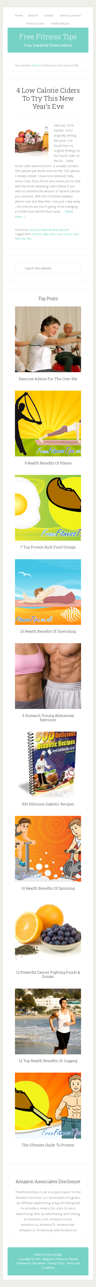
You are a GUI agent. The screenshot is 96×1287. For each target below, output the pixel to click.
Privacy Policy (56, 1263)
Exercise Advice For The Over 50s (48, 378)
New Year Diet (61, 230)
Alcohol (34, 230)
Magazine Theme (53, 1259)
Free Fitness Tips (48, 36)
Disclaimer (39, 1263)
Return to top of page (48, 1254)
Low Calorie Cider (68, 234)
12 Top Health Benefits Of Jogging (48, 1060)
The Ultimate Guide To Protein (48, 1145)
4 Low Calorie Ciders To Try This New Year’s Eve (48, 98)
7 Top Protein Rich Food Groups (48, 547)
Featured (46, 230)
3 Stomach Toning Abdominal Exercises (48, 717)
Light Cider (49, 234)
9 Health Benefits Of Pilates (48, 463)
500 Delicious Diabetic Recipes (48, 804)
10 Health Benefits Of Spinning (48, 888)
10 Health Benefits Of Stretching (48, 631)
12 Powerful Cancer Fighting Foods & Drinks (48, 974)
